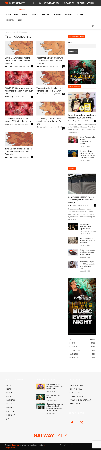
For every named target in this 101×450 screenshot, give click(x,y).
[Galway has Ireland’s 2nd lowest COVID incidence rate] (19, 108)
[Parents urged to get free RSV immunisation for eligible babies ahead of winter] (73, 264)
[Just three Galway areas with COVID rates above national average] (50, 48)
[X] (40, 3)
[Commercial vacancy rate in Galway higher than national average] (82, 184)
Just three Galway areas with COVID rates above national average (49, 60)
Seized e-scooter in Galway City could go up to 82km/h (88, 240)
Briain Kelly (9, 96)
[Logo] (21, 9)
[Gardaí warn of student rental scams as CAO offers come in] (73, 252)
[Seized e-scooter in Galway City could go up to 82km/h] (73, 240)
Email (70, 43)
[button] (93, 26)
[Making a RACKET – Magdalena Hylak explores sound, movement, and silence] (73, 226)
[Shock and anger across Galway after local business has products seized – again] (40, 406)
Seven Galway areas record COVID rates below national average (17, 60)
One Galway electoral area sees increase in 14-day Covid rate (50, 121)
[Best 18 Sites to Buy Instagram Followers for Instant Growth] (40, 386)
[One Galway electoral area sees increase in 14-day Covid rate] (50, 108)
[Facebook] (33, 3)
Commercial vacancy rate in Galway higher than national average (81, 200)
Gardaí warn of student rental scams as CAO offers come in (87, 252)
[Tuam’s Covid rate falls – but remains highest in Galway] (50, 78)
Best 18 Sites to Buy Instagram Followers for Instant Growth (54, 387)
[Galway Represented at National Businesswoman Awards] (73, 139)
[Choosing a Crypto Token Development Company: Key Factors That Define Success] (73, 153)
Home (7, 32)
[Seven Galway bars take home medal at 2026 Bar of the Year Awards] (82, 102)
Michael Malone (11, 66)
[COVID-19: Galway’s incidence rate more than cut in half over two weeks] (19, 78)
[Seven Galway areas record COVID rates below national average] (19, 48)
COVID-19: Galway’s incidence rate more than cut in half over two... (19, 91)
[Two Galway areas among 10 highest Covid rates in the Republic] (19, 139)
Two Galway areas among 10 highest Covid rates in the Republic (18, 151)
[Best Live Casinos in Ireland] (40, 397)
